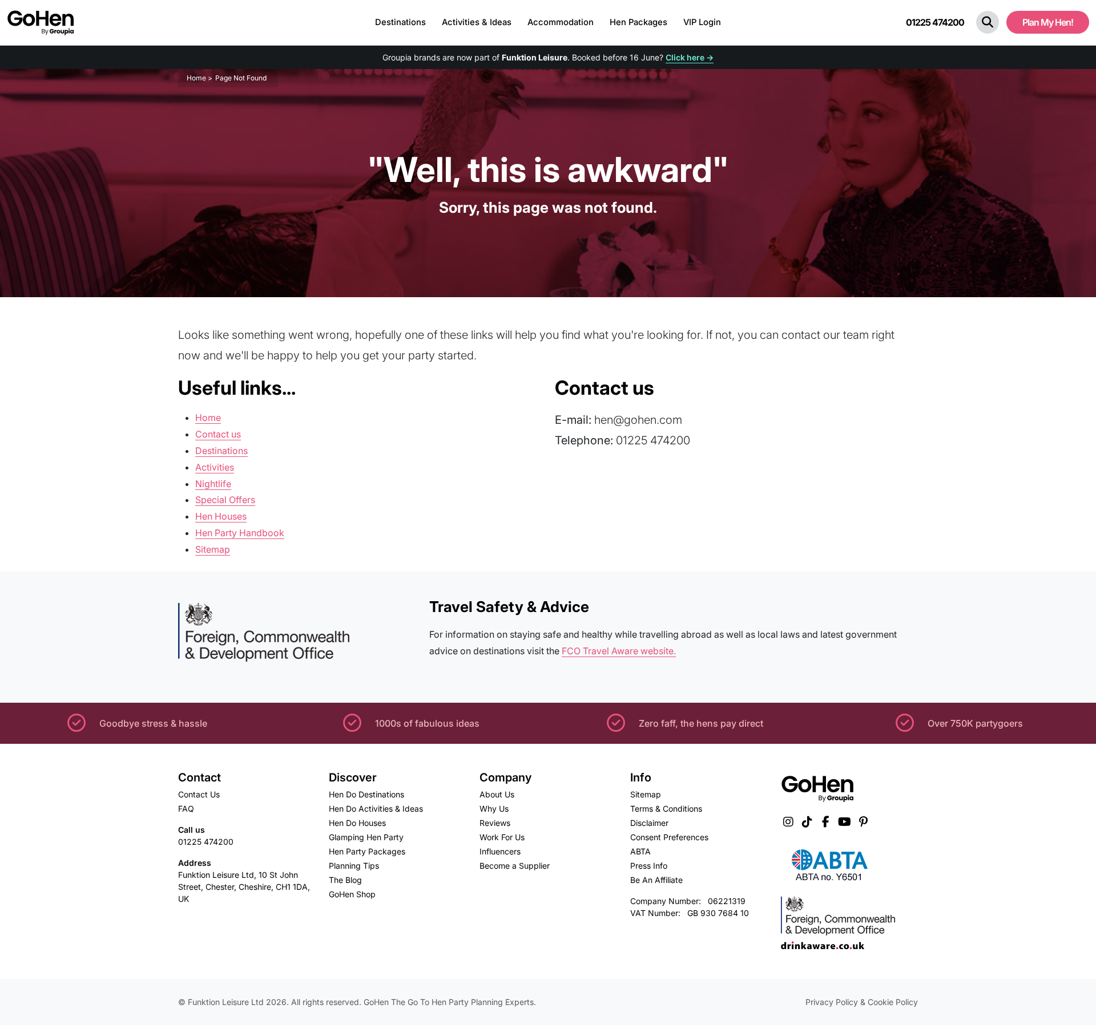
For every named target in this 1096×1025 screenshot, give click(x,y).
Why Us (494, 808)
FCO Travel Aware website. (619, 651)
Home (208, 417)
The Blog (345, 880)
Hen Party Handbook (239, 532)
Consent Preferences (669, 837)
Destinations (400, 22)
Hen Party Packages (367, 851)
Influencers (500, 851)
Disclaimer (649, 823)
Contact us (218, 434)
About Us (497, 794)
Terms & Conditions (666, 808)
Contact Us (199, 794)
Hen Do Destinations (366, 794)
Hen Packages (638, 22)
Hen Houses (221, 516)
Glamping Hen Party (366, 837)
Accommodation (560, 22)
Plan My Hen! (1047, 22)
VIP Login (702, 22)
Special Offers (225, 499)
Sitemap (212, 549)
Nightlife (213, 483)
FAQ (186, 808)
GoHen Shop (352, 894)
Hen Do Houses (357, 823)
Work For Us (502, 837)
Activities (214, 467)
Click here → (690, 57)
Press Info (648, 865)
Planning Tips (354, 865)
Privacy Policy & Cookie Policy (861, 1002)
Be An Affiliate (656, 880)
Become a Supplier (515, 865)
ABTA (640, 851)
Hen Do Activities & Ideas (376, 808)
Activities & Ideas (476, 22)
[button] (987, 22)
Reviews (495, 823)
